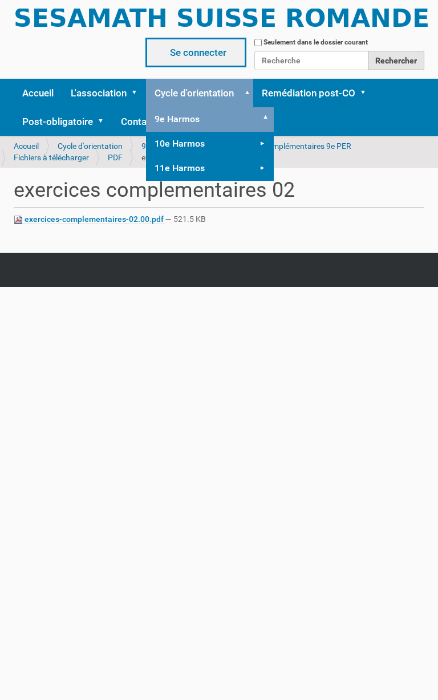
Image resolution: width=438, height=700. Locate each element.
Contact (138, 121)
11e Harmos (180, 168)
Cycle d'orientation (194, 93)
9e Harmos (177, 119)
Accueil (38, 93)
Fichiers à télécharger (51, 157)
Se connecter (198, 52)
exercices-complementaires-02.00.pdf (94, 219)
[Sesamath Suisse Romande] (222, 22)
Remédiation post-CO (308, 93)
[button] (138, 93)
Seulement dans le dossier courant (315, 42)
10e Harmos (180, 143)
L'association (99, 93)
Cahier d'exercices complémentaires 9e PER (275, 146)
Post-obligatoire (57, 121)
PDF (115, 157)
